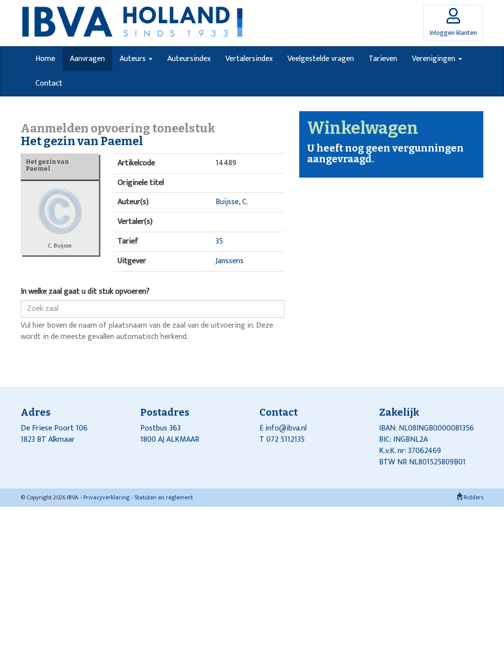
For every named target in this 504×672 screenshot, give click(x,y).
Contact (49, 83)
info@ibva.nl (286, 428)
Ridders (472, 497)
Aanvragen (87, 58)
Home (45, 58)
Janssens (230, 261)
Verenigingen (434, 58)
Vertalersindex (249, 58)
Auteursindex (189, 58)
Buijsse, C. (232, 202)
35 (219, 241)
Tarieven (383, 58)
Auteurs (134, 58)
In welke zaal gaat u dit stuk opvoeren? (85, 292)
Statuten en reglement (163, 497)
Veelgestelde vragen (320, 58)
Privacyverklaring (106, 497)
